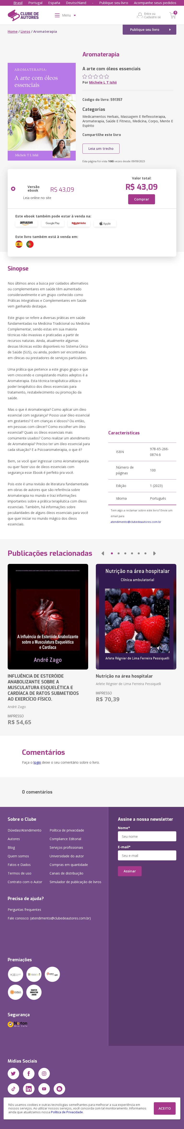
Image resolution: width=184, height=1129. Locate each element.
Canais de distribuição (66, 873)
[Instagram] (44, 1073)
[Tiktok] (13, 1089)
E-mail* (124, 847)
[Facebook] (28, 1073)
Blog (11, 847)
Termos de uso (19, 873)
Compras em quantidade (69, 864)
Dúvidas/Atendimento (24, 830)
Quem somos (18, 856)
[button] (103, 553)
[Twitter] (13, 1073)
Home (12, 31)
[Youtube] (44, 1089)
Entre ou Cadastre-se (152, 15)
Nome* (124, 828)
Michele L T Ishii (103, 82)
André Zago (17, 706)
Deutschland (76, 2)
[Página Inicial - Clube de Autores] (23, 16)
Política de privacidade (67, 830)
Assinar (130, 871)
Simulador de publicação (75, 882)
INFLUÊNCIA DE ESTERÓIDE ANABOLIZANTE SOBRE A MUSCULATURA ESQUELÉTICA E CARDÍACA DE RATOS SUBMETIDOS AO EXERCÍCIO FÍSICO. (43, 687)
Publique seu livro (113, 2)
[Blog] (59, 1089)
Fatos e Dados (19, 864)
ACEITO (165, 1108)
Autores (14, 839)
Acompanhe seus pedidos (155, 2)
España (54, 2)
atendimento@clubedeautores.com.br (136, 522)
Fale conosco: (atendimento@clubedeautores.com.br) (49, 918)
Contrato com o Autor (25, 882)
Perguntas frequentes (24, 909)
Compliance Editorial (65, 839)
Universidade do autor (67, 856)
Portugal (35, 2)
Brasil (18, 2)
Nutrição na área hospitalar (124, 676)
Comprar (141, 199)
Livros (25, 31)
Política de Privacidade (67, 1112)
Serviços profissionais (66, 847)
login (37, 762)
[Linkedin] (28, 1089)
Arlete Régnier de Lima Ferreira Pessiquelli (128, 683)
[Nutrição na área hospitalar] (136, 617)
